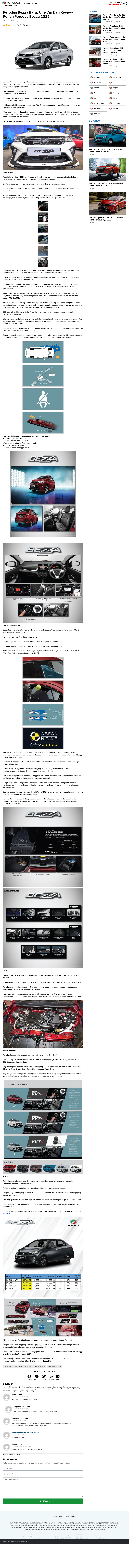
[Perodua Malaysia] (11, 3)
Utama (27, 4)
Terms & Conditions (70, 1516)
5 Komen (26, 21)
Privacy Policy (57, 1516)
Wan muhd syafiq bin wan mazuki (25, 1432)
